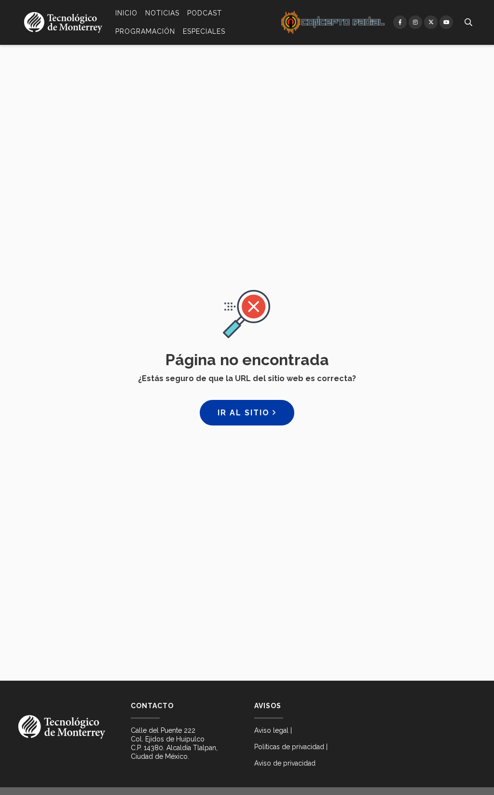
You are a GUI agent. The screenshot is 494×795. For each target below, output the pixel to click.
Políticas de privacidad (289, 747)
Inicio (126, 13)
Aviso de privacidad (285, 763)
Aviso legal (271, 730)
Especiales (204, 31)
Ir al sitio (245, 412)
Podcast (204, 13)
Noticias (162, 13)
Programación (145, 31)
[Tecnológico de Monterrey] (63, 22)
